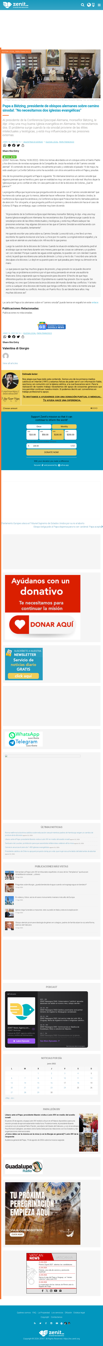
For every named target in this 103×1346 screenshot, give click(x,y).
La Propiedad (44, 1312)
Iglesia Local (8, 51)
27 (12, 1092)
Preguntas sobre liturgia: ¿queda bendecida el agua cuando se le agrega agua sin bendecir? (51, 885)
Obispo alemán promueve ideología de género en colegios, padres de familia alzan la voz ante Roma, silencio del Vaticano (55, 924)
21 (25, 1088)
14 (25, 1083)
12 (91, 1078)
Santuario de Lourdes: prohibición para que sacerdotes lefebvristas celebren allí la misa (39, 843)
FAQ (34, 1312)
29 (38, 1092)
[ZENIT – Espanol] (29, 5)
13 (12, 1083)
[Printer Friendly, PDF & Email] (10, 156)
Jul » (12, 1098)
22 (38, 1088)
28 (25, 1092)
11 (78, 1078)
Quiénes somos (24, 1312)
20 (12, 1088)
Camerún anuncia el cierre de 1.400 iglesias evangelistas (27, 847)
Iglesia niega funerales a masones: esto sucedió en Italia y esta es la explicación (46, 910)
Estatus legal (79, 1312)
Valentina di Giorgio (33, 142)
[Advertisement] (51, 28)
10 (65, 1078)
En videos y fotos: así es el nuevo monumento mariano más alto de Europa (45, 897)
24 (65, 1088)
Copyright (45, 1317)
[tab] (39, 1256)
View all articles (10, 363)
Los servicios (57, 1312)
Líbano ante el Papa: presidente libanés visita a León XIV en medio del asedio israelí (37, 839)
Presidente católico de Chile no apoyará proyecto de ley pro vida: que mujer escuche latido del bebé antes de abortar (50, 851)
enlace (95, 302)
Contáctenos (56, 1317)
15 (38, 1083)
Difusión (68, 1312)
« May (7, 1098)
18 (78, 1083)
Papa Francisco (22, 51)
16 (51, 1083)
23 (51, 1088)
